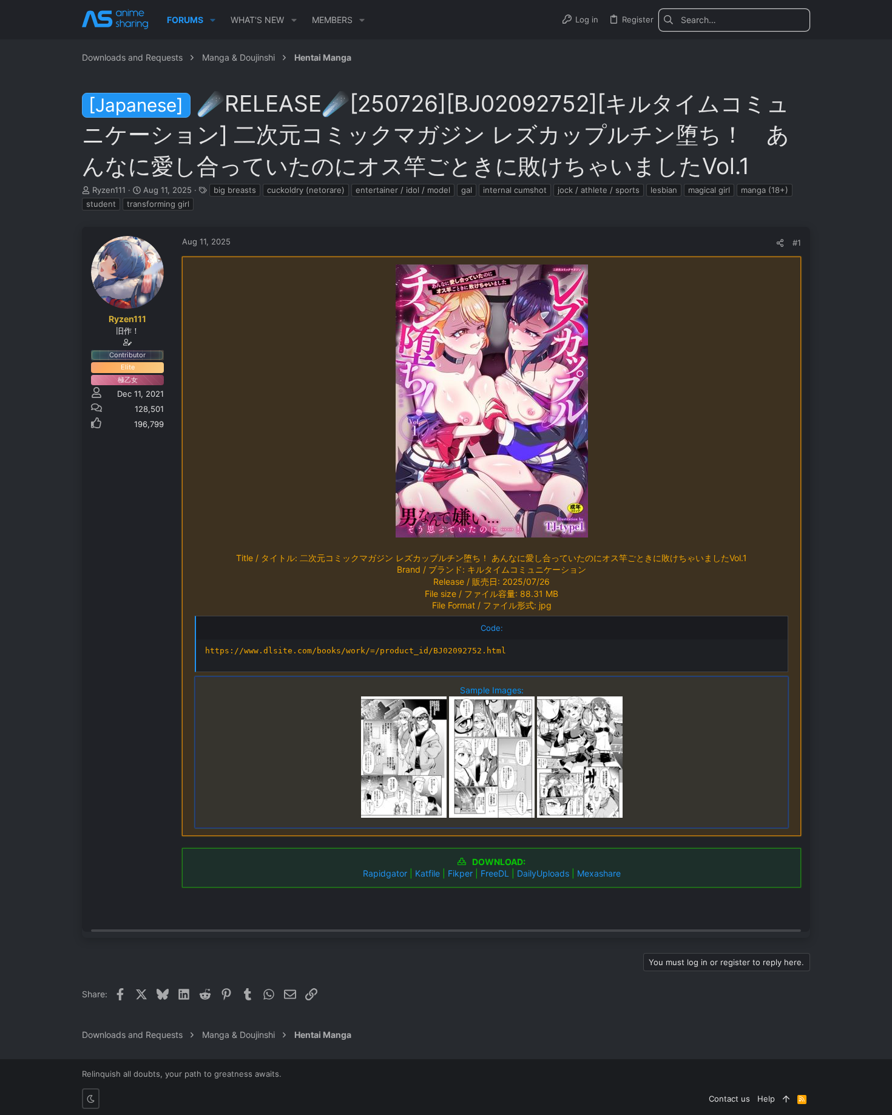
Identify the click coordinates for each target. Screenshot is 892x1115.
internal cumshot (515, 190)
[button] (212, 20)
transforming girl (158, 204)
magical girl (709, 190)
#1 (796, 243)
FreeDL (495, 873)
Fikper (460, 873)
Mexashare (599, 873)
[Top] (786, 1099)
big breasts (235, 190)
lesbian (663, 190)
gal (466, 190)
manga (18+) (764, 190)
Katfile (427, 873)
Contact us (729, 1098)
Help (766, 1098)
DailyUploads (543, 873)
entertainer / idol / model (403, 190)
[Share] (780, 243)
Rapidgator (385, 873)
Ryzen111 (109, 190)
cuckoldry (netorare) (306, 190)
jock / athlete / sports (599, 190)
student (101, 204)
